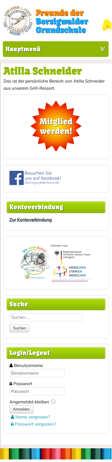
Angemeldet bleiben (29, 401)
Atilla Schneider (42, 71)
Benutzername (28, 365)
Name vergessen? (32, 417)
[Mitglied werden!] (56, 126)
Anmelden (21, 409)
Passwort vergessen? (35, 424)
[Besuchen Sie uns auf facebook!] (35, 183)
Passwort (22, 383)
